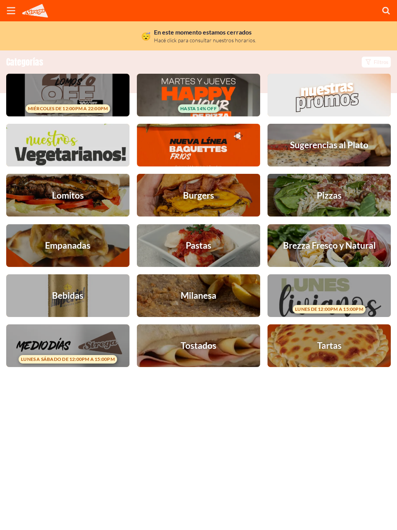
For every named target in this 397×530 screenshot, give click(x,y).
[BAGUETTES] (198, 145)
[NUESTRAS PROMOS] (329, 95)
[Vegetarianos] (67, 145)
